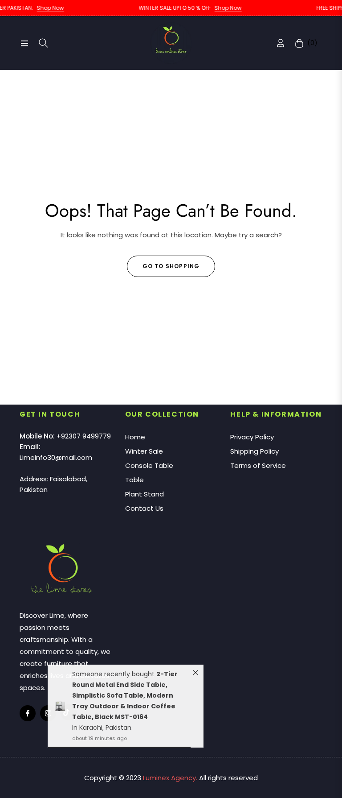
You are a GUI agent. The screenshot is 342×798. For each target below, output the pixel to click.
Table (134, 479)
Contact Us (144, 508)
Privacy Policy (252, 437)
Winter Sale (144, 451)
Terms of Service (258, 465)
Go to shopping (171, 266)
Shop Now (37, 8)
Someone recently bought (114, 676)
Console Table (149, 465)
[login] (280, 43)
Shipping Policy (254, 451)
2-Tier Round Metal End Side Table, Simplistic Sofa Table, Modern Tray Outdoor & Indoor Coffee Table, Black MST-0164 (125, 698)
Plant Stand (144, 494)
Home (135, 437)
